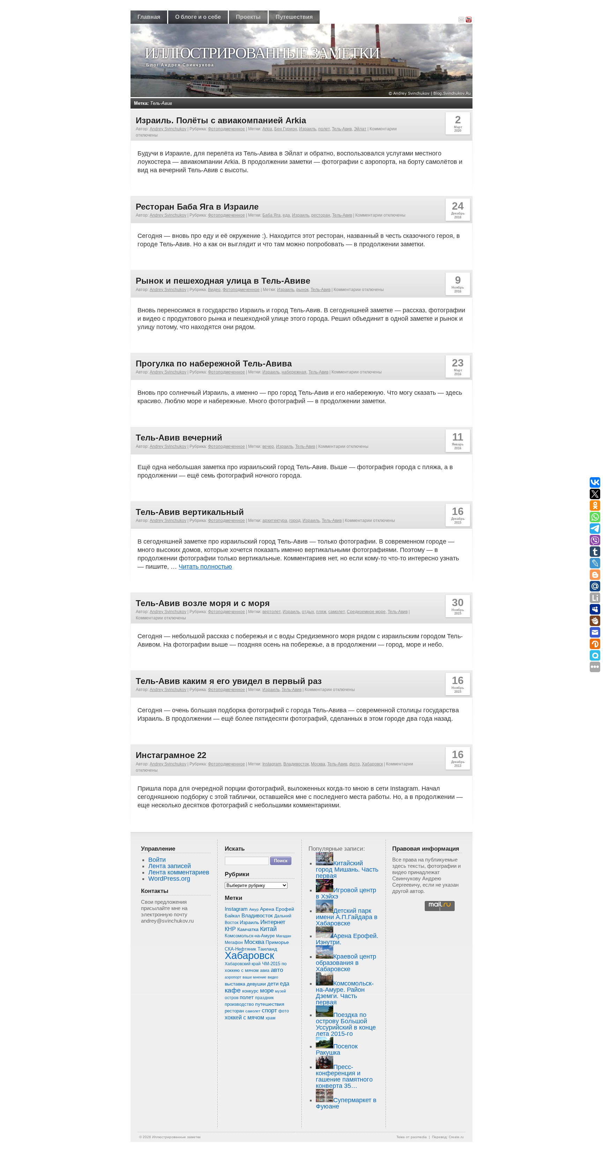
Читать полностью (205, 566)
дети (272, 984)
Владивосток (296, 764)
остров (231, 997)
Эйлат (360, 128)
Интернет (272, 922)
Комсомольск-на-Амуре (250, 935)
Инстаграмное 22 (171, 755)
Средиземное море (366, 611)
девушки (256, 984)
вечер (268, 446)
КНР (230, 929)
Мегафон (234, 942)
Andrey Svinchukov (168, 128)
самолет (336, 611)
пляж (321, 611)
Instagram (271, 764)
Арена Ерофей (277, 909)
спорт (269, 1010)
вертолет (271, 611)
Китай (268, 928)
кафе (233, 990)
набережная (294, 372)
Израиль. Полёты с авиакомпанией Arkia (221, 120)
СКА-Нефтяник (240, 949)
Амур (254, 909)
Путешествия (294, 17)
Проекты (248, 17)
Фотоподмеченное (226, 128)
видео (273, 977)
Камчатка (248, 929)
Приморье (277, 942)
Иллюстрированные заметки (261, 53)
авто (277, 970)
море (267, 990)
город (294, 520)
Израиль (307, 128)
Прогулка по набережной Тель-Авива (214, 363)
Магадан (283, 936)
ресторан (320, 215)
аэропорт (233, 977)
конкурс (250, 991)
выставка (235, 984)
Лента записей (169, 866)
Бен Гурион (285, 128)
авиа (264, 970)
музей (280, 991)
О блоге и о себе (198, 17)
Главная (148, 17)
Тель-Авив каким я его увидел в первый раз (229, 681)
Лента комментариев (178, 872)
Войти (157, 859)
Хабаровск (372, 764)
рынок (302, 289)
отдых (308, 611)
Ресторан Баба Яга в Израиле (197, 206)
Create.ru (456, 1137)
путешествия (269, 1004)
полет (324, 128)
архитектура (274, 520)
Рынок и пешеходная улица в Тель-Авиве (223, 280)
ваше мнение (254, 977)
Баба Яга (271, 215)
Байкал (232, 915)
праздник (264, 997)
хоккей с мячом (244, 1017)
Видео (214, 289)
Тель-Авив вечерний (179, 437)
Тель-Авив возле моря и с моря (203, 603)
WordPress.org (169, 878)
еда (286, 215)
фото (354, 764)
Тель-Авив (342, 128)
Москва (318, 764)
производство (239, 1004)
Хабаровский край (243, 963)
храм (270, 1018)
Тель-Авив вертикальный (190, 512)
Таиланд (267, 949)
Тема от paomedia (411, 1137)
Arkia (267, 128)
